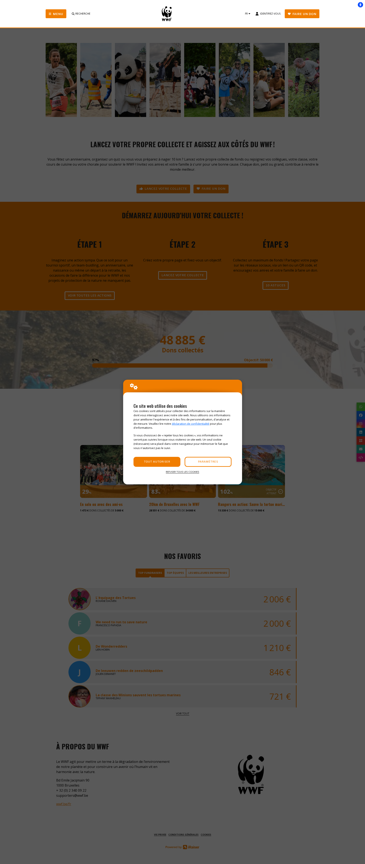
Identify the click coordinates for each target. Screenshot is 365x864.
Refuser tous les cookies (182, 471)
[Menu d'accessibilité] (360, 4)
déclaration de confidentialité (190, 424)
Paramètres (208, 462)
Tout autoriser (157, 462)
